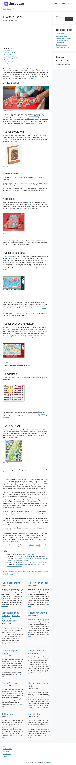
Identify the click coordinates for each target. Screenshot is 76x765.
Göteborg (32, 545)
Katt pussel (7, 714)
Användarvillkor (7, 749)
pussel (43, 114)
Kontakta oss (7, 754)
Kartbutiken (38, 547)
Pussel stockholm (10, 582)
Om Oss (5, 756)
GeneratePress (47, 762)
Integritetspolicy (7, 751)
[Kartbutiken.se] (13, 154)
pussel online (25, 547)
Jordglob (62, 3)
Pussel (70, 3)
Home (55, 3)
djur (18, 118)
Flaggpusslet (41, 414)
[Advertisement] (26, 33)
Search (58, 16)
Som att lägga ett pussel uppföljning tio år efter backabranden (10, 616)
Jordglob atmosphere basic (12, 573)
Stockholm (6, 139)
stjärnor (33, 123)
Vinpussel (6, 241)
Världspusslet (7, 256)
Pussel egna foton (37, 612)
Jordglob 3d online (9, 574)
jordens (22, 258)
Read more (4, 606)
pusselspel (32, 535)
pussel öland (32, 78)
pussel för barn (38, 571)
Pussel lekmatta (36, 650)
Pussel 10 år (34, 714)
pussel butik (31, 571)
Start (4, 9)
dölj (11, 48)
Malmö (38, 545)
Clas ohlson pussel (38, 582)
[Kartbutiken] (13, 451)
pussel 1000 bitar (34, 116)
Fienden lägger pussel (62, 47)
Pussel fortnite (9, 683)
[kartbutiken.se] (13, 283)
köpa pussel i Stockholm (17, 571)
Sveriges (23, 333)
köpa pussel (8, 571)
